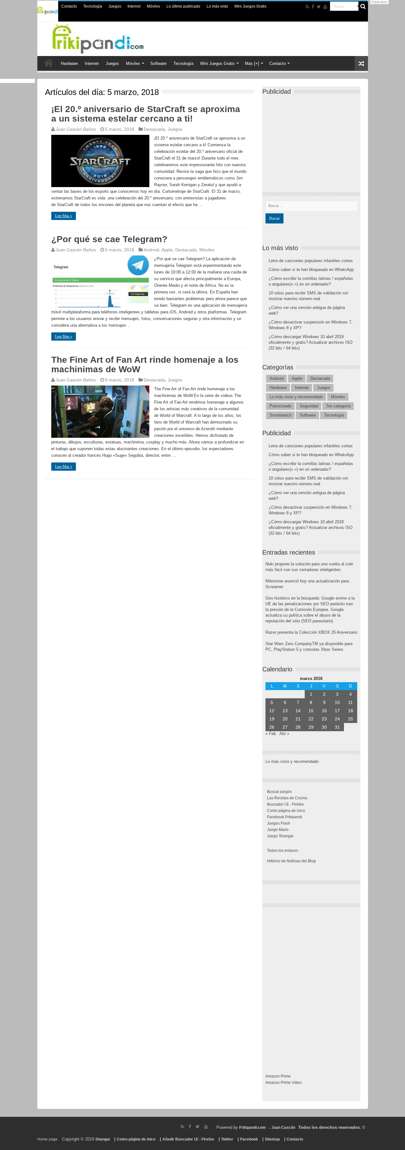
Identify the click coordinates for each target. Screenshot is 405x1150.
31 (337, 727)
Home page (47, 1139)
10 (337, 702)
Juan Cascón (283, 1127)
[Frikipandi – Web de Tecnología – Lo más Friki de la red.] (111, 37)
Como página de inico (286, 810)
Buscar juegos (279, 791)
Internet (134, 6)
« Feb (270, 733)
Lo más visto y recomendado (296, 396)
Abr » (284, 733)
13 (285, 710)
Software (158, 63)
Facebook (249, 1139)
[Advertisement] (312, 138)
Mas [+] (252, 63)
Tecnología (92, 6)
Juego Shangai (280, 836)
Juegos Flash (278, 823)
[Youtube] (325, 6)
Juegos (115, 6)
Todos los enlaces (282, 850)
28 (298, 727)
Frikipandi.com (252, 1127)
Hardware (69, 63)
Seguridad (309, 406)
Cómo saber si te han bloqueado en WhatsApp (311, 269)
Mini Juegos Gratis (250, 6)
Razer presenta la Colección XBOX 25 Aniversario (311, 632)
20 (285, 718)
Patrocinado (280, 406)
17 (337, 710)
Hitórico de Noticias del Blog (291, 861)
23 (324, 718)
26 (271, 727)
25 (350, 718)
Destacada (154, 129)
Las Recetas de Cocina (287, 798)
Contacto (69, 6)
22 (311, 718)
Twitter (227, 1139)
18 (350, 710)
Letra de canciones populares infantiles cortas (311, 260)
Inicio (48, 62)
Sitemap (272, 1139)
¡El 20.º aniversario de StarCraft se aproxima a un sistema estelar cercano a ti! (145, 113)
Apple (167, 249)
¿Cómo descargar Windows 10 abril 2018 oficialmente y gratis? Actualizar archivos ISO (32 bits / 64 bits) (310, 342)
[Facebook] (313, 6)
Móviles (153, 6)
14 (298, 710)
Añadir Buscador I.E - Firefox (188, 1139)
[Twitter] (318, 6)
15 (311, 710)
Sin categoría (338, 406)
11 (350, 702)
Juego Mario (278, 829)
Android (151, 249)
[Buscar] (363, 6)
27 (285, 727)
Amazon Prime (278, 1076)
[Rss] (307, 6)
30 (324, 727)
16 (324, 710)
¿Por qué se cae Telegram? (109, 239)
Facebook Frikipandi (284, 817)
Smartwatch (280, 415)
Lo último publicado (183, 6)
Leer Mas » (63, 216)
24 (337, 718)
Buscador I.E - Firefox (285, 804)
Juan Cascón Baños (76, 129)
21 (298, 718)
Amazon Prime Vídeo (283, 1082)
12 (271, 710)
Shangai (102, 1139)
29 (311, 727)
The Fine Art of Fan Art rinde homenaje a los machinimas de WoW (145, 364)
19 (271, 718)
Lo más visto (217, 6)
